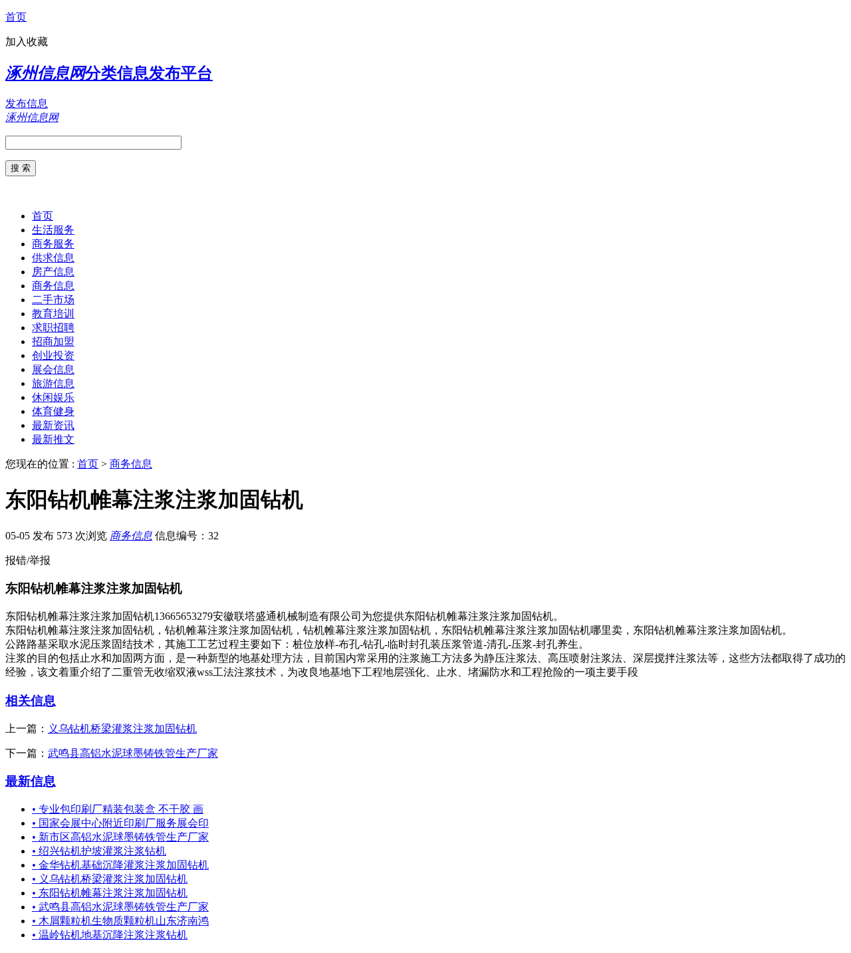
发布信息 (26, 103)
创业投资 (53, 355)
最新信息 (30, 781)
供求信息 (53, 257)
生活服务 (53, 229)
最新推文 (53, 439)
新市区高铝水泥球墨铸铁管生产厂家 (120, 837)
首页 (16, 17)
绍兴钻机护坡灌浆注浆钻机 (99, 851)
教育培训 (53, 313)
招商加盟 (53, 341)
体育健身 (53, 411)
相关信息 (30, 701)
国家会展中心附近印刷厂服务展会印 (120, 823)
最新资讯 (53, 425)
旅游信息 (53, 383)
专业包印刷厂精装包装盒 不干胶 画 (117, 809)
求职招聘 (53, 327)
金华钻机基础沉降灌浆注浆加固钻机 (120, 865)
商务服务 (53, 243)
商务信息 (53, 285)
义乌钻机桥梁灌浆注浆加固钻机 (122, 728)
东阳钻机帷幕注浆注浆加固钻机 (109, 892)
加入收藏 (26, 41)
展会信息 (53, 369)
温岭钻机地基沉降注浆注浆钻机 (109, 934)
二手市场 (53, 299)
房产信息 (53, 271)
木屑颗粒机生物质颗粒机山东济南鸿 (120, 920)
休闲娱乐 (53, 397)
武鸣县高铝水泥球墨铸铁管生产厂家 (133, 753)
